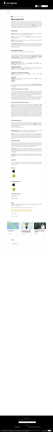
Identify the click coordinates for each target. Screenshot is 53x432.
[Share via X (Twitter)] (13, 213)
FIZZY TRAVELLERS (11, 3)
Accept (49, 430)
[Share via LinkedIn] (15, 213)
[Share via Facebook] (11, 213)
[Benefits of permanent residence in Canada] (40, 226)
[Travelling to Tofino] (13, 226)
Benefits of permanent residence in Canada (39, 231)
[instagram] (44, 6)
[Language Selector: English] (39, 6)
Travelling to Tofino (11, 230)
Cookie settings (45, 430)
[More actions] (41, 16)
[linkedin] (26, 332)
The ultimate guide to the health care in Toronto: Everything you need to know (26, 231)
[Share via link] (17, 213)
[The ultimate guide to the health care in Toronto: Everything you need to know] (27, 226)
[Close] (52, 430)
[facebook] (41, 6)
